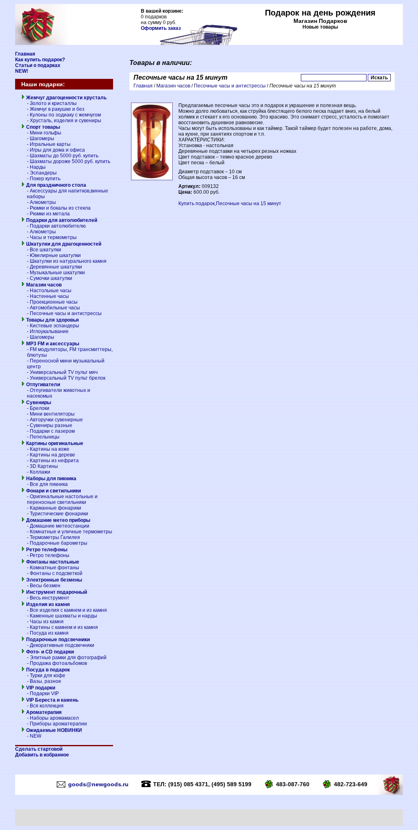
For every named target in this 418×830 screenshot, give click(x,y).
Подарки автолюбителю (58, 226)
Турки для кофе (47, 675)
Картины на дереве (52, 455)
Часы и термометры (53, 237)
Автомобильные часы (55, 308)
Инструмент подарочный (56, 592)
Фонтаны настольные (52, 562)
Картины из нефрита (54, 460)
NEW (35, 736)
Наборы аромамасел (54, 718)
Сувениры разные (51, 425)
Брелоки (39, 408)
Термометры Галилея (55, 537)
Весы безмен (45, 585)
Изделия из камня (47, 604)
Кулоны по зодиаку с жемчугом (65, 115)
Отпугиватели (42, 384)
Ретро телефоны (46, 550)
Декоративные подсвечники (62, 645)
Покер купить (45, 178)
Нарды (38, 167)
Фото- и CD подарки (49, 652)
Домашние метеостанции (59, 526)
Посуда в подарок (47, 670)
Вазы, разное (45, 681)
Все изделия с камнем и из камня (68, 610)
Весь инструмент (49, 598)
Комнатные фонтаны (54, 567)
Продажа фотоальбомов (58, 663)
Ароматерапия (43, 712)
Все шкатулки (45, 250)
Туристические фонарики (59, 514)
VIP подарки (40, 688)
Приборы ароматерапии (58, 724)
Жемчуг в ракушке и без (57, 109)
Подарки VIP (44, 693)
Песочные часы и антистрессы (66, 313)
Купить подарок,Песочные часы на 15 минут (229, 203)
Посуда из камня (49, 633)
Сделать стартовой (38, 749)
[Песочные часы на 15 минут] (152, 178)
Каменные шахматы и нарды (63, 616)
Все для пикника (49, 484)
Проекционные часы (54, 302)
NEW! (21, 71)
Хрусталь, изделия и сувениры (65, 120)
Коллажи (40, 472)
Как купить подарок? (40, 60)
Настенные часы (49, 296)
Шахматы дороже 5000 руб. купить (70, 161)
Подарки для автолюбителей (61, 220)
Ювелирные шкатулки (55, 255)
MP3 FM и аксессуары (52, 344)
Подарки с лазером (52, 431)
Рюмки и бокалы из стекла (60, 208)
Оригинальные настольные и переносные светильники (62, 499)
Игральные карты (50, 144)
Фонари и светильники (53, 491)
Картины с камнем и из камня (64, 627)
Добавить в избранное (42, 755)
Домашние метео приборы (57, 520)
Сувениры (38, 402)
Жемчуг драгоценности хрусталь (66, 98)
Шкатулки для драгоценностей (63, 244)
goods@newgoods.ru (98, 784)
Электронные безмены (53, 580)
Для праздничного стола (55, 185)
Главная (25, 54)
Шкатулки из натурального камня (68, 261)
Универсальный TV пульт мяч (64, 372)
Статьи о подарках (37, 65)
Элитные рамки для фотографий (68, 657)
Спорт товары (42, 127)
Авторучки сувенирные (56, 420)
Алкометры (43, 202)
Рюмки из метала (50, 214)
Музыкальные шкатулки (57, 272)
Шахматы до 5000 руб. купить (64, 156)
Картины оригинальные (54, 443)
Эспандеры (43, 173)
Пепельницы (45, 437)
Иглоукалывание (49, 331)
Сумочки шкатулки (51, 278)
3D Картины (44, 466)
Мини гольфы (45, 133)
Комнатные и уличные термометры (71, 532)
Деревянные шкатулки (56, 267)
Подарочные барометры (58, 543)
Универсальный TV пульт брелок (67, 378)
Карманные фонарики (55, 508)
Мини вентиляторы (52, 414)
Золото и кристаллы (53, 103)
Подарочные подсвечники (57, 639)
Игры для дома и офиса (57, 150)
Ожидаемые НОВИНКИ (53, 730)
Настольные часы (50, 290)
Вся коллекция (47, 706)
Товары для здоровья (52, 320)
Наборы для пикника (50, 478)
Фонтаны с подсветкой (56, 573)
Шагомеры (42, 138)
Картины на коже (49, 449)
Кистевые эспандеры (54, 326)
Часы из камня (47, 621)
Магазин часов (43, 285)
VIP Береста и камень (51, 700)
